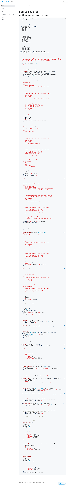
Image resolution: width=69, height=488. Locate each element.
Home (3, 8)
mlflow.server (36, 5)
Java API (3, 19)
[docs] (64, 178)
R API (3, 17)
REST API (3, 20)
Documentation (22, 5)
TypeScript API (4, 11)
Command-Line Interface (6, 12)
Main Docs (8, 1)
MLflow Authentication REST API (7, 16)
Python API (3, 9)
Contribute (3, 486)
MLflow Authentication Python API (8, 14)
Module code (29, 5)
